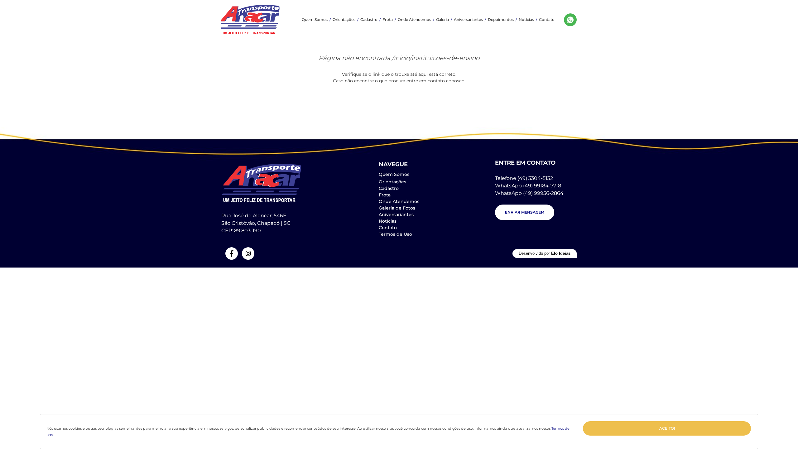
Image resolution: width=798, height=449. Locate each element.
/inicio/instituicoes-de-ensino (435, 58)
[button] (524, 212)
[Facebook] (231, 253)
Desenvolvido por (544, 253)
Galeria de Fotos (397, 208)
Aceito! (667, 428)
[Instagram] (248, 253)
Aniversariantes (468, 19)
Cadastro (368, 19)
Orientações (344, 19)
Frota (387, 19)
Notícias (526, 19)
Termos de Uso (395, 234)
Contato (547, 19)
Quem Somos (315, 19)
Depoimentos (501, 19)
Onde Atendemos (414, 19)
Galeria (442, 19)
